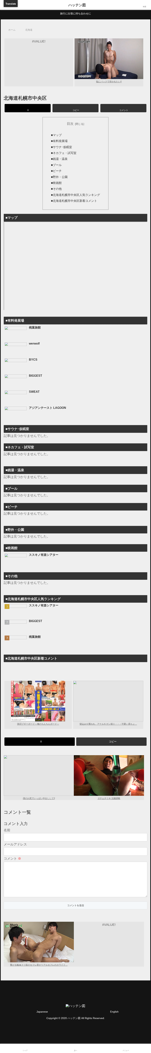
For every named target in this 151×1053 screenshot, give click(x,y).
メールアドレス (15, 844)
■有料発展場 (59, 141)
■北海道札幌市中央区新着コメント (74, 200)
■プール (56, 165)
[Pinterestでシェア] (58, 729)
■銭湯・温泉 (59, 158)
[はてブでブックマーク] (92, 719)
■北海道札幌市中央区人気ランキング (75, 194)
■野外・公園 (59, 177)
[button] (75, 108)
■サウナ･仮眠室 (61, 147)
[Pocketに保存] (126, 719)
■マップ (56, 135)
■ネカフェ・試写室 (63, 153)
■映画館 (56, 182)
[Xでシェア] (24, 719)
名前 (7, 830)
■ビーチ (56, 170)
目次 (70, 124)
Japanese (42, 1011)
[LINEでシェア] (24, 729)
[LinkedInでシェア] (92, 729)
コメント (12, 858)
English (114, 1011)
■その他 (56, 188)
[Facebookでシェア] (58, 719)
